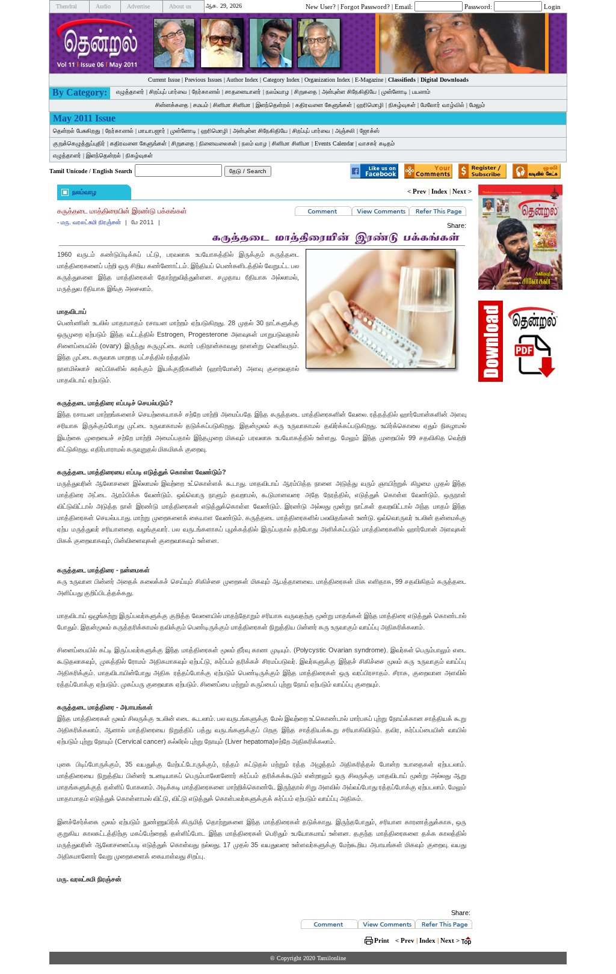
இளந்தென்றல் (273, 105)
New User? (321, 6)
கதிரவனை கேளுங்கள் (323, 105)
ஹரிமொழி (370, 105)
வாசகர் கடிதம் (377, 143)
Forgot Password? (365, 6)
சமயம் (200, 105)
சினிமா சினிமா (232, 105)
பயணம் (421, 91)
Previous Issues (203, 79)
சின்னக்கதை (171, 105)
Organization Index (327, 79)
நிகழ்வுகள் (402, 105)
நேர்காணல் (206, 91)
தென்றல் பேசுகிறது (76, 130)
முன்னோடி (394, 91)
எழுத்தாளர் (130, 91)
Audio (103, 6)
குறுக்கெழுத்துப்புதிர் (79, 143)
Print (381, 940)
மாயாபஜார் (151, 130)
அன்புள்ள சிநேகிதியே (349, 91)
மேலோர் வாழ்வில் (442, 105)
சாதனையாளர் (243, 91)
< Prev (417, 191)
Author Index (242, 79)
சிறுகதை (305, 91)
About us (180, 6)
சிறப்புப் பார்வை (168, 91)
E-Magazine (369, 79)
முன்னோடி (183, 130)
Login (552, 6)
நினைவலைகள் (218, 143)
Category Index (281, 79)
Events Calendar (334, 143)
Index (439, 191)
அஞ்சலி (345, 130)
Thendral (66, 6)
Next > (462, 191)
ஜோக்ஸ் (370, 130)
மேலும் (477, 105)
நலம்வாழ (277, 91)
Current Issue (164, 79)
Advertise (138, 6)
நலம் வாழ (254, 143)
